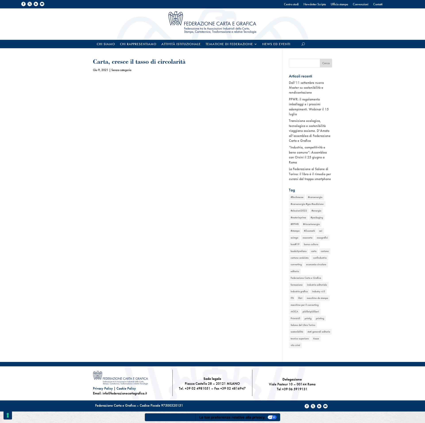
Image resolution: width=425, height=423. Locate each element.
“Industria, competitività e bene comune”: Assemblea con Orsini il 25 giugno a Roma (308, 154)
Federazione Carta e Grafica (306, 278)
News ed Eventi (276, 44)
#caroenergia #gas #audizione (307, 204)
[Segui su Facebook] (23, 4)
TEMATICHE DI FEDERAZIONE (229, 44)
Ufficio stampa (339, 4)
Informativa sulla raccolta (170, 417)
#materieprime (298, 217)
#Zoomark (309, 231)
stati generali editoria (318, 331)
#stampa (295, 231)
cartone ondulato (300, 258)
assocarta (307, 237)
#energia (316, 210)
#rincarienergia (311, 224)
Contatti (377, 4)
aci (320, 231)
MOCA (294, 311)
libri (300, 298)
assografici (322, 237)
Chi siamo (106, 44)
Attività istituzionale (181, 44)
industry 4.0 (318, 291)
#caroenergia (315, 197)
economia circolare (316, 264)
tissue (316, 338)
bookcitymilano (299, 251)
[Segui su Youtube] (42, 4)
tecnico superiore (300, 338)
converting (296, 264)
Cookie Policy (126, 388)
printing (320, 318)
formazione (297, 284)
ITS (292, 298)
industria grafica (299, 291)
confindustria (319, 258)
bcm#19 (295, 244)
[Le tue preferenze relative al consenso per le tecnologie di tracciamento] (8, 415)
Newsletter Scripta (314, 4)
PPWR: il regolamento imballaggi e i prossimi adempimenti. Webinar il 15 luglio (309, 106)
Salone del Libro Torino (303, 325)
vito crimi (295, 345)
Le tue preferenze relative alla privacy (232, 417)
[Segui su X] (29, 4)
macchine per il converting (305, 305)
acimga (294, 237)
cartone (325, 251)
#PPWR (295, 224)
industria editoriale (317, 284)
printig (308, 318)
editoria (295, 271)
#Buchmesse (297, 197)
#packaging (317, 217)
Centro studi (291, 4)
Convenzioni (360, 4)
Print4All (295, 318)
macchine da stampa (317, 298)
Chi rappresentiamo (138, 44)
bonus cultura (311, 244)
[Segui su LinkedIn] (36, 4)
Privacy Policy (103, 388)
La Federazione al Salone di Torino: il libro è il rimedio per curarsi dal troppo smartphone (310, 174)
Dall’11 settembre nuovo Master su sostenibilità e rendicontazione (306, 87)
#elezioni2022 (299, 210)
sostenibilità (297, 331)
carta (313, 251)
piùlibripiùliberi (311, 311)
